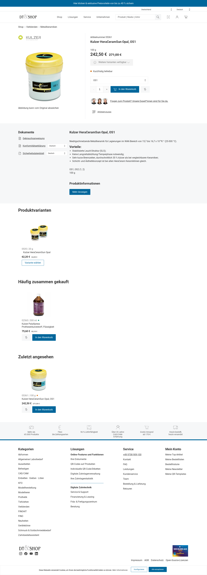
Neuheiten (23, 520)
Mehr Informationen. (120, 570)
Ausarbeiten (24, 464)
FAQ (125, 464)
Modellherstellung (27, 487)
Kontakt (127, 459)
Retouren (127, 488)
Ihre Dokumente (78, 459)
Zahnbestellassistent (28, 535)
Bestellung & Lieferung (134, 483)
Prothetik (22, 497)
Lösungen (73, 17)
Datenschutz (157, 560)
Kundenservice (130, 474)
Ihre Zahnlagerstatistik (82, 478)
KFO (20, 483)
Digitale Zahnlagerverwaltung (85, 473)
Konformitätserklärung (34, 145)
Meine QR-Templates (175, 474)
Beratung (75, 506)
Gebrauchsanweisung (34, 138)
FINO (20, 516)
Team (126, 479)
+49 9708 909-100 (132, 454)
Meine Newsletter (174, 469)
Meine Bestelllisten (174, 459)
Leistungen (128, 469)
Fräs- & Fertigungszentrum (84, 501)
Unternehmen (103, 17)
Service (87, 17)
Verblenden (32, 27)
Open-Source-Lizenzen (177, 560)
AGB (146, 560)
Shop (59, 17)
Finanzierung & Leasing (82, 496)
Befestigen (23, 468)
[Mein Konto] (177, 17)
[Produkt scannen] (168, 17)
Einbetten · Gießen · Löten (31, 478)
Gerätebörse (24, 525)
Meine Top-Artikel (174, 454)
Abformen (23, 454)
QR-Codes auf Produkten (83, 464)
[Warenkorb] (187, 17)
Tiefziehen (23, 501)
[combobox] (157, 9)
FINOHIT (22, 511)
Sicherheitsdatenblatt (33, 153)
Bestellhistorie (172, 464)
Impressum (136, 560)
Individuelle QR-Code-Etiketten (85, 469)
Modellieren (24, 492)
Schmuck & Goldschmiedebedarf (34, 530)
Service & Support (79, 492)
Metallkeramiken (48, 27)
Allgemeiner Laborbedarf (30, 459)
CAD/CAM (23, 473)
